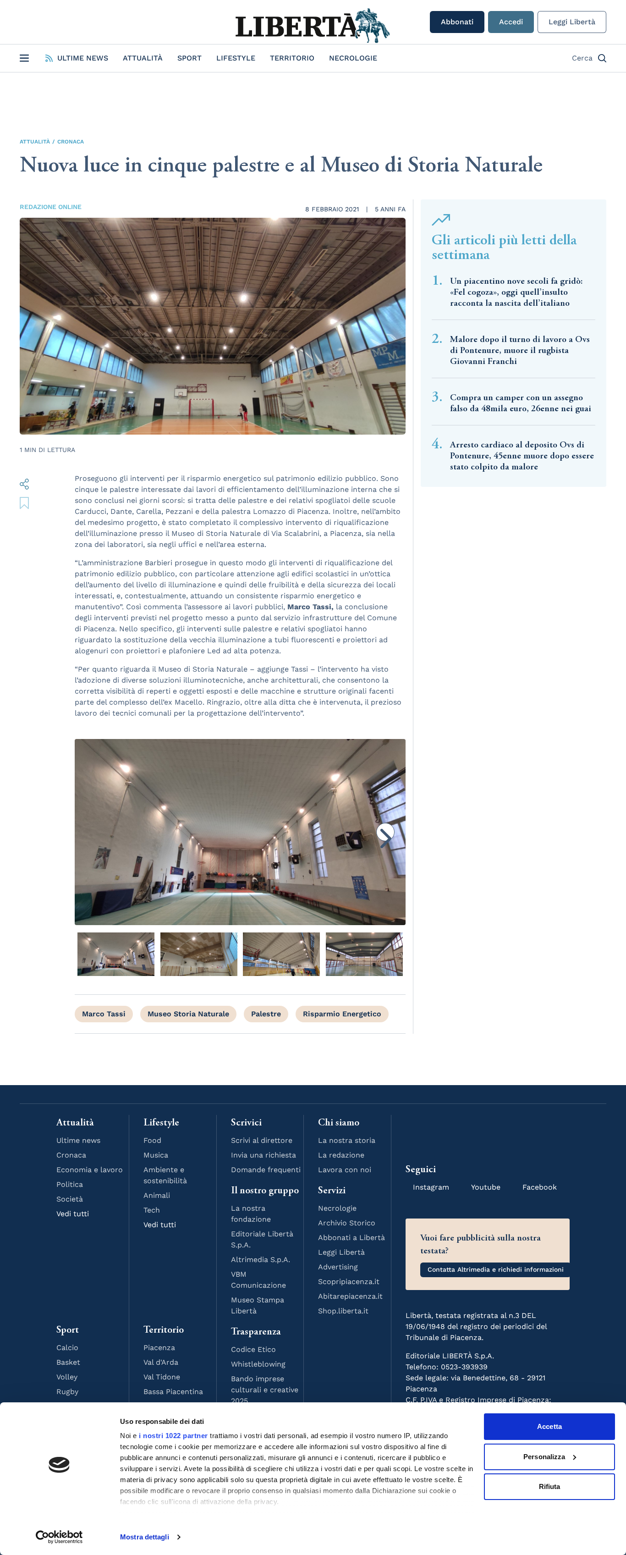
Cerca (582, 58)
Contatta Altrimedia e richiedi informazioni (496, 1269)
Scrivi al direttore (261, 1140)
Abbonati (457, 21)
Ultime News (82, 58)
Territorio (292, 58)
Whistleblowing (258, 1364)
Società (69, 1199)
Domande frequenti (266, 1169)
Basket (68, 1362)
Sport (189, 58)
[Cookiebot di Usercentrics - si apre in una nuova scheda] (59, 1537)
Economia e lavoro (89, 1169)
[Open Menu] (24, 58)
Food (152, 1140)
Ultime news (78, 1140)
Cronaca (70, 141)
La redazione (341, 1155)
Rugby (67, 1391)
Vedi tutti (72, 1213)
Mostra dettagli (144, 1537)
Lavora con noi (344, 1169)
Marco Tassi (104, 1013)
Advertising (338, 1267)
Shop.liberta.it (343, 1311)
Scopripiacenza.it (348, 1281)
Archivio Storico (346, 1223)
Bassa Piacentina (173, 1391)
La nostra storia (346, 1140)
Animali (156, 1195)
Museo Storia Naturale (188, 1013)
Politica (69, 1184)
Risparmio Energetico (342, 1013)
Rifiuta (549, 1486)
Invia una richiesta (263, 1155)
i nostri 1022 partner (173, 1435)
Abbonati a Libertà (351, 1237)
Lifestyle (235, 58)
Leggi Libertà (572, 21)
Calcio (67, 1347)
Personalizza (544, 1457)
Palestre (266, 1013)
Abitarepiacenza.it (350, 1296)
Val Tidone (161, 1377)
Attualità (143, 58)
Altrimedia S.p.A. (260, 1259)
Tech (151, 1210)
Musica (155, 1155)
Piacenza (159, 1347)
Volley (66, 1377)
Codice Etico (253, 1349)
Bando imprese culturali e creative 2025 (264, 1389)
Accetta (549, 1426)
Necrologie (353, 58)
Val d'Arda (160, 1362)
